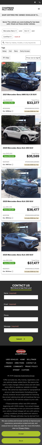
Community (18, 366)
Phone (6, 315)
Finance (9, 363)
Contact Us (31, 363)
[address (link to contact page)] (35, 2)
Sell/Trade (31, 359)
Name (10, 293)
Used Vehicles (12, 359)
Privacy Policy (31, 366)
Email (10, 304)
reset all (17, 37)
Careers (7, 366)
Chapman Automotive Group (24, 376)
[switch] (39, 9)
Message (11, 326)
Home (22, 359)
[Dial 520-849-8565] (39, 2)
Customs (25, 370)
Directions (19, 363)
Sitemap (16, 370)
